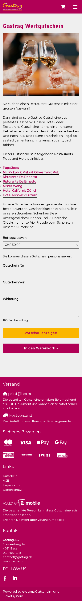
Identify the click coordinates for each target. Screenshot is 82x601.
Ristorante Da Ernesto (19, 181)
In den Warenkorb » (41, 348)
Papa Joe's (11, 168)
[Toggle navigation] (75, 7)
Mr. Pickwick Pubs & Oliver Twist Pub (31, 172)
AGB (6, 480)
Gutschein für (13, 265)
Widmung (10, 299)
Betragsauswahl (15, 238)
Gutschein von (14, 282)
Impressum (11, 485)
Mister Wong (12, 186)
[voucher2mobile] (22, 503)
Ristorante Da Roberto (20, 177)
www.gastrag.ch (14, 561)
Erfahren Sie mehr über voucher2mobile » (33, 520)
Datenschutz (12, 489)
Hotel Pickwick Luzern (20, 195)
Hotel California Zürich (20, 190)
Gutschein (10, 476)
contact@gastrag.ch (17, 557)
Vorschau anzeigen (41, 333)
